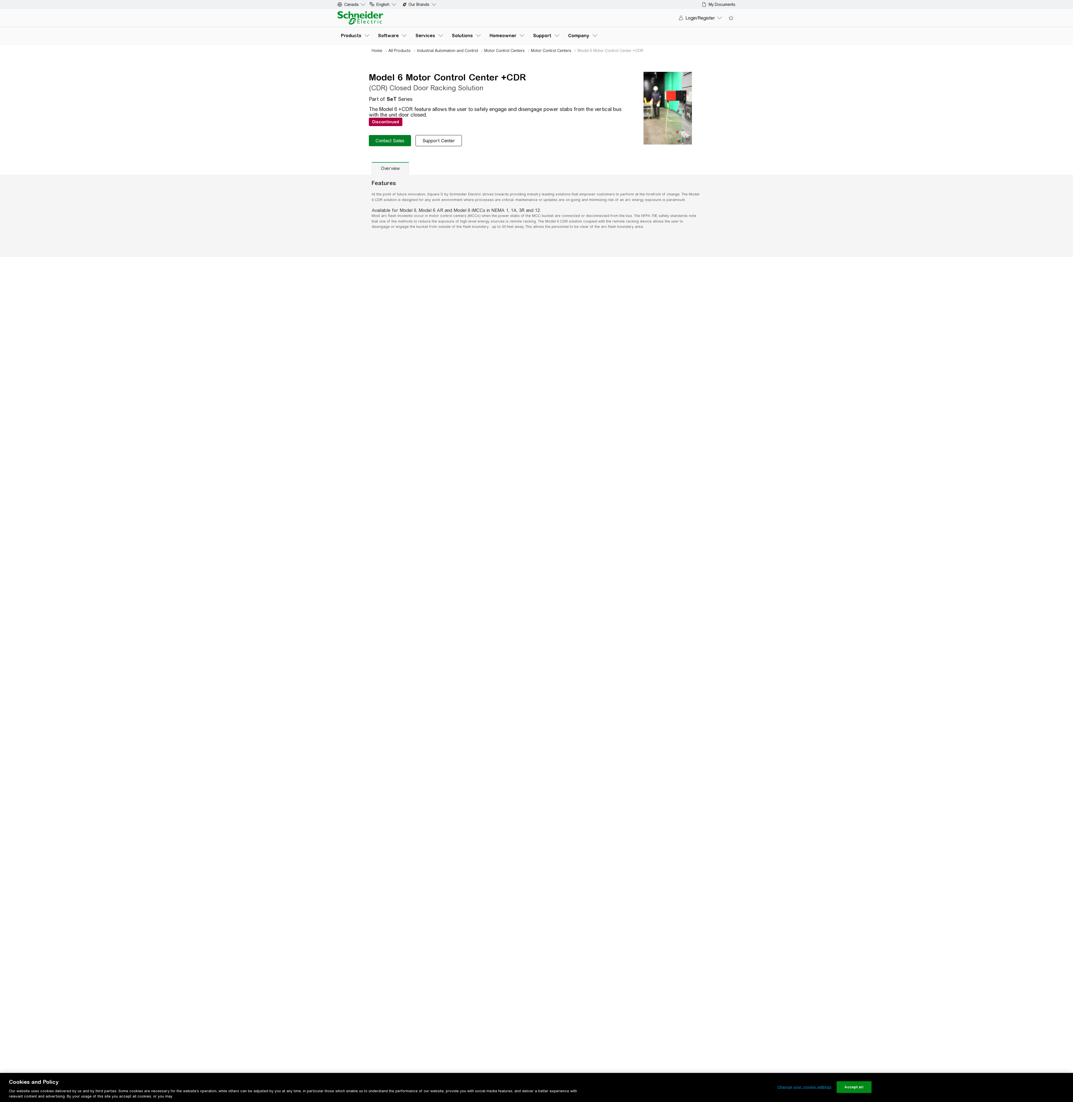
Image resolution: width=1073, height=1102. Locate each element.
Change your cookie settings (804, 1087)
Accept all (853, 1087)
